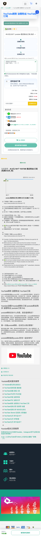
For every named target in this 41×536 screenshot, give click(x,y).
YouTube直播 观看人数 (12, 391)
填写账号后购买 (25, 533)
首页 (2, 8)
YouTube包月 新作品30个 (13, 422)
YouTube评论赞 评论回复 (12, 394)
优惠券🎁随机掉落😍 (9, 133)
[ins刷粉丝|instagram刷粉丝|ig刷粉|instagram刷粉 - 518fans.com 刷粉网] (21, 284)
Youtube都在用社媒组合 (12, 385)
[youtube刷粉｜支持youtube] (5, 3)
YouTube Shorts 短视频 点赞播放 (15, 413)
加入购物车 (21, 140)
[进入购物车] (31, 4)
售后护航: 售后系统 (8, 375)
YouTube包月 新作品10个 (13, 416)
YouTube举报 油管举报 (12, 397)
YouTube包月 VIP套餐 (11, 419)
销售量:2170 (6, 368)
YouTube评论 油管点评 (12, 400)
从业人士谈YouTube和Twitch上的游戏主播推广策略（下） (18, 437)
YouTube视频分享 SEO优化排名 (15, 410)
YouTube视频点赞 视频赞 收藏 (14, 406)
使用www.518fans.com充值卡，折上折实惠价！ (26, 124)
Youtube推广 (8, 8)
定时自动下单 (15, 81)
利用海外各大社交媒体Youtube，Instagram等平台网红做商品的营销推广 (20, 433)
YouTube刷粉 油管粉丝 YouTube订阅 (16, 403)
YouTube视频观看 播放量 (12, 388)
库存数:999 (6, 371)
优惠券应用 (32, 103)
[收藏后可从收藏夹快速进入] (37, 12)
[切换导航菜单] (25, 3)
